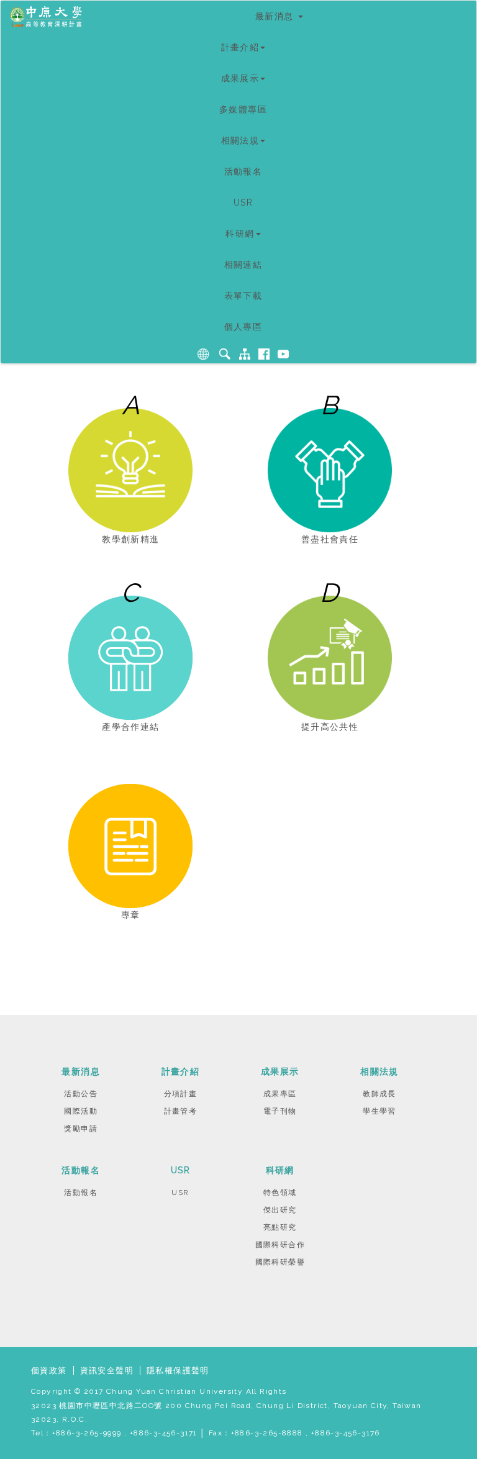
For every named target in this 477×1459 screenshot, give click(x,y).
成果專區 (280, 1093)
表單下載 (243, 296)
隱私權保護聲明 (178, 1370)
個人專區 (243, 327)
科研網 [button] (239, 234)
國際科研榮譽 (280, 1262)
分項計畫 (181, 1093)
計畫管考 (181, 1111)
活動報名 (243, 171)
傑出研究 (280, 1210)
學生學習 (379, 1111)
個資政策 (49, 1370)
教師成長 (379, 1093)
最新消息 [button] (276, 16)
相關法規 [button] (240, 140)
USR (243, 202)
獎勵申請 (81, 1128)
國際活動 (81, 1111)
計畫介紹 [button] (240, 47)
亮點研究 (280, 1227)
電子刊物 (280, 1111)
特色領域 (280, 1192)
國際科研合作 (280, 1244)
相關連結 (243, 265)
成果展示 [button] (240, 78)
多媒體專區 (243, 109)
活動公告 (81, 1093)
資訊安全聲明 (107, 1370)
